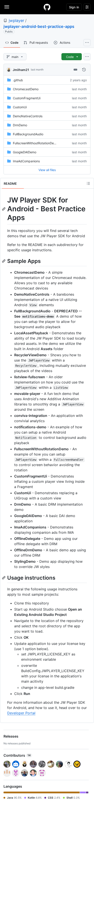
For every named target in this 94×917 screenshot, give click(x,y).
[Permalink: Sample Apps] (4, 261)
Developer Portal (21, 713)
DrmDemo (20, 125)
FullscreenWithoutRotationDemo (35, 143)
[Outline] (88, 183)
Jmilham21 (21, 70)
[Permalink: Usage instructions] (4, 578)
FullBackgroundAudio (28, 134)
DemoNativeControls (27, 116)
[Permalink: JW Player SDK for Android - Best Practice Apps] (4, 209)
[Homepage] (47, 7)
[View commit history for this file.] (84, 70)
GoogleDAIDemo (24, 152)
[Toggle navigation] (6, 7)
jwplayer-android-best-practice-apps (38, 26)
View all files (47, 170)
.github (18, 80)
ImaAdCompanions (26, 161)
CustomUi (20, 107)
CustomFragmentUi (26, 98)
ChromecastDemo (25, 89)
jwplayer (16, 20)
